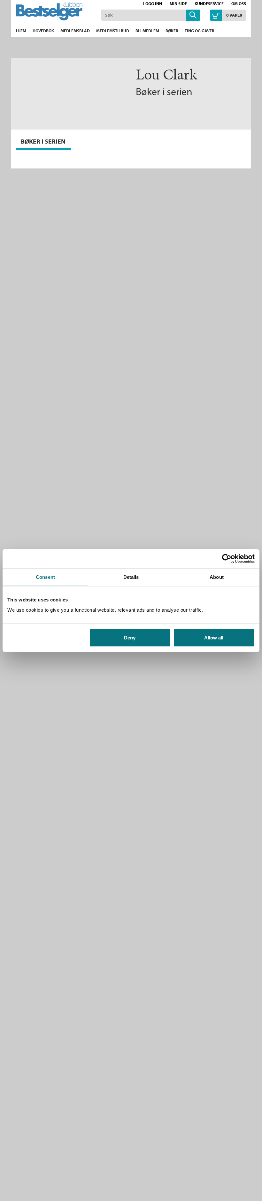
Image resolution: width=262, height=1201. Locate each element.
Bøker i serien (164, 91)
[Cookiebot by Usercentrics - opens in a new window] (227, 558)
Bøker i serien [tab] (43, 141)
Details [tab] (131, 577)
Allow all (213, 637)
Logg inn (152, 3)
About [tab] (217, 577)
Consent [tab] (45, 577)
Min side (178, 3)
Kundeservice (209, 3)
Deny (129, 637)
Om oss (238, 3)
